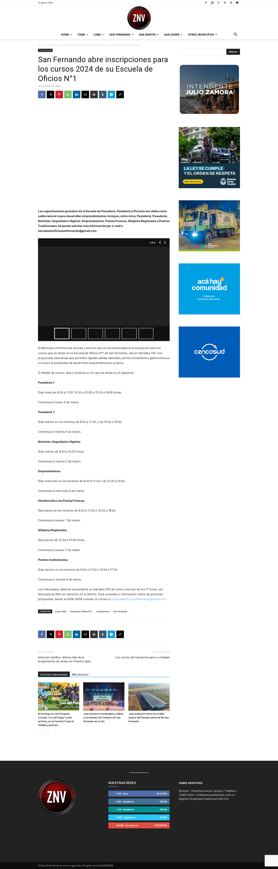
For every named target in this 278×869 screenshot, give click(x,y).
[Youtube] (237, 2)
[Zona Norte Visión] (139, 18)
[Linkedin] (76, 94)
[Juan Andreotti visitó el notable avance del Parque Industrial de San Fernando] (149, 696)
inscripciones (102, 611)
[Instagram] (212, 2)
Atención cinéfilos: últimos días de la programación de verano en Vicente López (64, 659)
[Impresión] (94, 94)
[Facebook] (206, 2)
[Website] (231, 2)
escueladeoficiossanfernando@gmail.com (138, 599)
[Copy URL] (120, 94)
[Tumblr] (102, 94)
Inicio (40, 44)
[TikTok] (218, 2)
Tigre (81, 34)
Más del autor (80, 674)
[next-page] (46, 732)
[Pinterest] (59, 94)
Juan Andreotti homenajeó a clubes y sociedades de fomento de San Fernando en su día (103, 717)
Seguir (163, 801)
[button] (235, 35)
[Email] (85, 94)
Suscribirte (160, 825)
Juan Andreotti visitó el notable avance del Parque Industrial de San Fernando (148, 717)
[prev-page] (40, 732)
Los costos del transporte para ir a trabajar (142, 657)
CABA (97, 34)
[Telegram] (111, 94)
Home (65, 34)
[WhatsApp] (68, 94)
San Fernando (119, 34)
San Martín (147, 34)
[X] (225, 2)
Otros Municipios (201, 34)
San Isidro (171, 34)
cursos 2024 (60, 611)
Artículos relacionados (54, 674)
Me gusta (162, 793)
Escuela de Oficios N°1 (81, 611)
